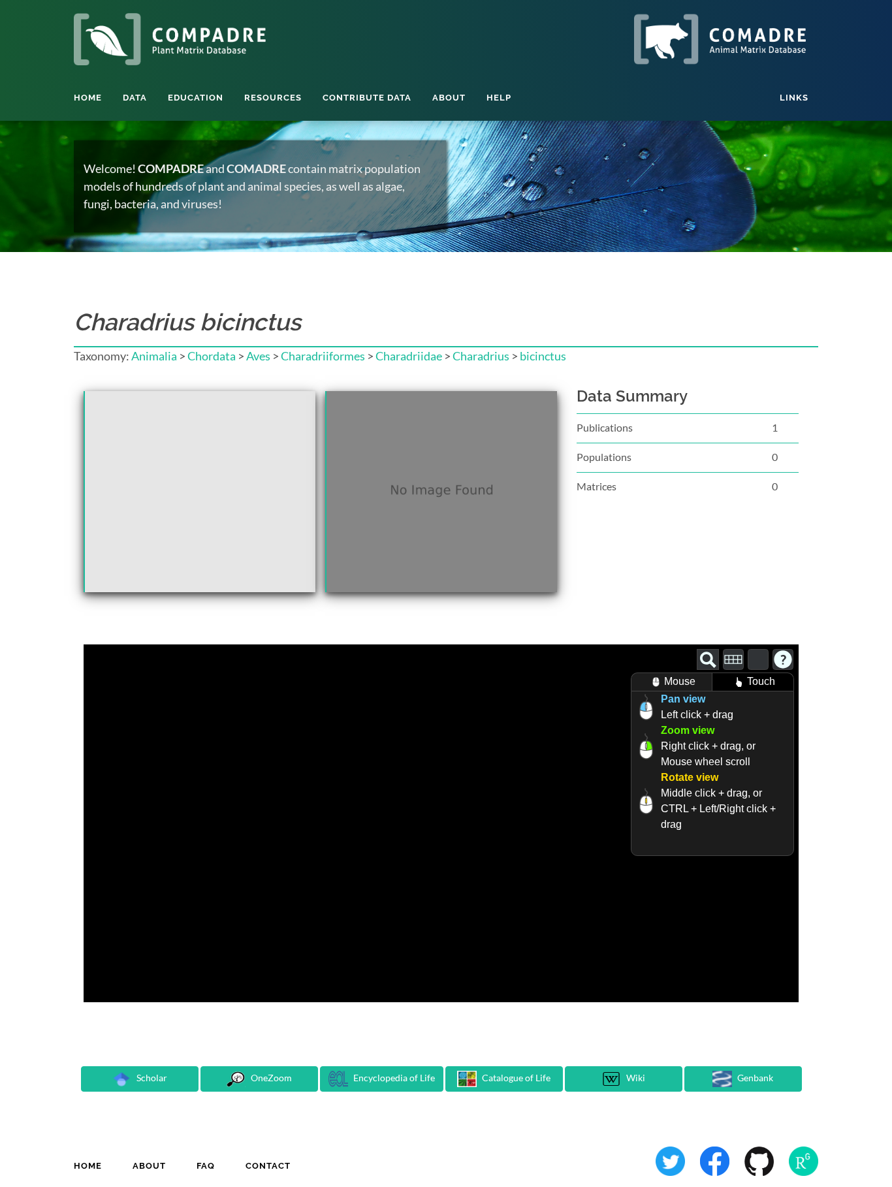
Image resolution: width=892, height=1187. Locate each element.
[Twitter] (671, 1159)
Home (88, 98)
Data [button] (135, 98)
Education (195, 98)
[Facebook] (715, 1159)
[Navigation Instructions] (783, 659)
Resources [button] (273, 98)
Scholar (151, 1077)
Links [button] (794, 98)
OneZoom (270, 1077)
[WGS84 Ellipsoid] (758, 659)
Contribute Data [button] (367, 98)
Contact (268, 1166)
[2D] (733, 659)
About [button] (449, 98)
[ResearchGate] (803, 1159)
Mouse (679, 681)
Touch (761, 681)
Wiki (634, 1077)
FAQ (206, 1166)
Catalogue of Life (515, 1077)
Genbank (754, 1077)
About (149, 1166)
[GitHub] (760, 1159)
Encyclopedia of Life (393, 1077)
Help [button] (498, 98)
